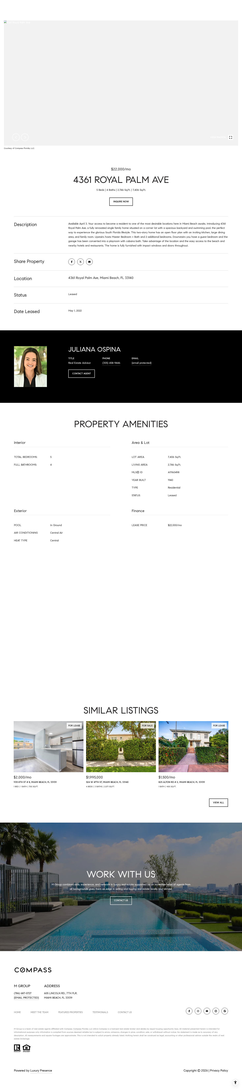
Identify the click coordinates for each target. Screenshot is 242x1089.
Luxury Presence (41, 1070)
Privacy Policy (219, 1070)
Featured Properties (70, 1012)
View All (218, 802)
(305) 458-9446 (111, 362)
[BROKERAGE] (216, 1011)
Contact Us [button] (121, 900)
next (25, 137)
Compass (77, 1029)
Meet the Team (39, 1012)
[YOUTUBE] (207, 1011)
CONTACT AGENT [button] (81, 373)
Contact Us (125, 1012)
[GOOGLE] (224, 1011)
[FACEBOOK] (189, 1011)
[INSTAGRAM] (198, 1011)
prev (16, 137)
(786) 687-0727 (22, 993)
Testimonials (100, 1012)
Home (17, 1012)
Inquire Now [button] (121, 201)
